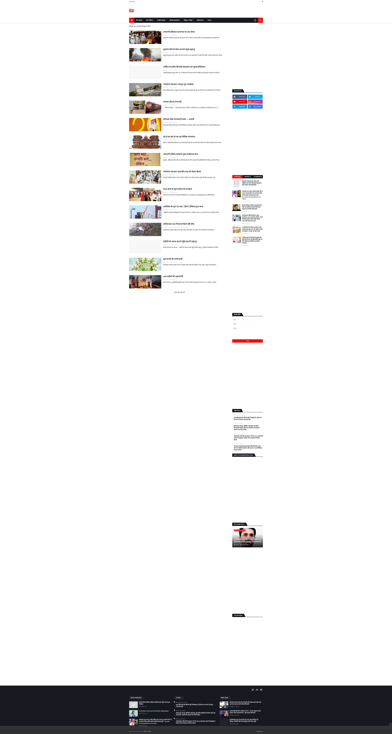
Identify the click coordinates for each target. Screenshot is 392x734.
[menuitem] (131, 20)
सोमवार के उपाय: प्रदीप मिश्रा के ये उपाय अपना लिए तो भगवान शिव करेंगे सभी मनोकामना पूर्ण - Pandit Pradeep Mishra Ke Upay (252, 195)
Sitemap (132, 1)
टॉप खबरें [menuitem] (139, 20)
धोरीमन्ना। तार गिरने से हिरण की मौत (178, 224)
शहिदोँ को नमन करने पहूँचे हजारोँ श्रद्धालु (180, 241)
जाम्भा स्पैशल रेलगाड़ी (172, 102)
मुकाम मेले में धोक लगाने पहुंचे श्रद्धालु (179, 49)
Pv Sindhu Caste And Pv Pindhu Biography (154, 711)
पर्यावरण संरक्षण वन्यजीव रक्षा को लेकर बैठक (182, 171)
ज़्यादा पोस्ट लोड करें (179, 292)
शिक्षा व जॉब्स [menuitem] (188, 20)
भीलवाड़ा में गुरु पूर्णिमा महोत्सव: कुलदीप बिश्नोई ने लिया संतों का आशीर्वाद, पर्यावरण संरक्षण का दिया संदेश (247, 428)
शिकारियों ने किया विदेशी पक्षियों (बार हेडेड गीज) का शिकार (154, 703)
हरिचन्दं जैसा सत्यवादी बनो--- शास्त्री (178, 119)
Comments (258, 177)
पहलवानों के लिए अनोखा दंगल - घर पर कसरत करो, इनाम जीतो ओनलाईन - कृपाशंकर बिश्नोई (245, 712)
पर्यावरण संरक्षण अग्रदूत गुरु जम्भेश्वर (178, 84)
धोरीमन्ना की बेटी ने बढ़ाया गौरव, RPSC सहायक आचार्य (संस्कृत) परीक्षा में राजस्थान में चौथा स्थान (248, 438)
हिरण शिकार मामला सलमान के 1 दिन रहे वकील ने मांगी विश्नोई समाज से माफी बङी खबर (252, 207)
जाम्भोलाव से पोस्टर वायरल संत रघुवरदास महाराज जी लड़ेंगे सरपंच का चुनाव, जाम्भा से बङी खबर (252, 229)
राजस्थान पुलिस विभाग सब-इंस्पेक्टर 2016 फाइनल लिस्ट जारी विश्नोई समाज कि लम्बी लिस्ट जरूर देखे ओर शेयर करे (252, 218)
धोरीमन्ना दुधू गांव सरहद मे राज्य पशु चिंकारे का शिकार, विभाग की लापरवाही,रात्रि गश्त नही (244, 720)
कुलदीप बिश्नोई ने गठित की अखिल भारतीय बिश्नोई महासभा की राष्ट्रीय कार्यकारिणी (252, 183)
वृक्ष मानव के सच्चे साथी (173, 259)
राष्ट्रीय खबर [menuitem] (161, 20)
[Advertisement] (247, 56)
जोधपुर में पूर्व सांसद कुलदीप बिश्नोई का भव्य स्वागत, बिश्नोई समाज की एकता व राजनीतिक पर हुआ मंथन (248, 448)
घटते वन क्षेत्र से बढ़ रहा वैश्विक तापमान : (179, 136)
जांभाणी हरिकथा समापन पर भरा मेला (179, 32)
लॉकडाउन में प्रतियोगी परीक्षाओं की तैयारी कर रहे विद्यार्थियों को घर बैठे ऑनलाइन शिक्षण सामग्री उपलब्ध (252, 240)
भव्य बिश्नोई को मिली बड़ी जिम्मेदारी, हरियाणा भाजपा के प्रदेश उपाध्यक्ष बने (248, 419)
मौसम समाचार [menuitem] (174, 20)
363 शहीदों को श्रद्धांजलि (173, 276)
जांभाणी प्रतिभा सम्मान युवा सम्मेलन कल (180, 154)
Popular (237, 177)
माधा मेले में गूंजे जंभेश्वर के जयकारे (177, 189)
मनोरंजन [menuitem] (200, 20)
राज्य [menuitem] (209, 20)
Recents (248, 177)
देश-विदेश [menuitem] (149, 20)
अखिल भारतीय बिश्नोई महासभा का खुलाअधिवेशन (184, 67)
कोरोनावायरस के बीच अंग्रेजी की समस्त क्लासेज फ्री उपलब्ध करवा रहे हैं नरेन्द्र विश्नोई (245, 703)
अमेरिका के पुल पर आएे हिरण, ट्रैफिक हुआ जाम (183, 206)
